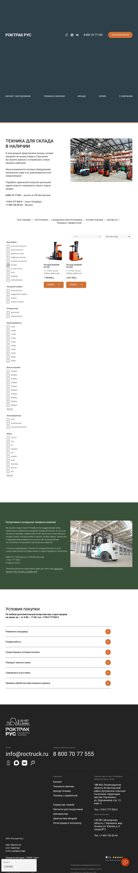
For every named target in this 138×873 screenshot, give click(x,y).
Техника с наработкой (69, 223)
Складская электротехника (66, 220)
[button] (120, 35)
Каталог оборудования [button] (18, 96)
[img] (8, 763)
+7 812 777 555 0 (14, 201)
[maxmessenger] (72, 35)
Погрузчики (41, 220)
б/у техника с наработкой (25, 572)
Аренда (82, 96)
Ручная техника (94, 220)
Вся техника (24, 220)
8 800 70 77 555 (93, 34)
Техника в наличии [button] (54, 96)
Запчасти (112, 220)
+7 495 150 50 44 (14, 205)
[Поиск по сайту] (66, 35)
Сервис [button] (102, 96)
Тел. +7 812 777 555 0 (106, 809)
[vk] (77, 35)
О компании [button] (126, 96)
